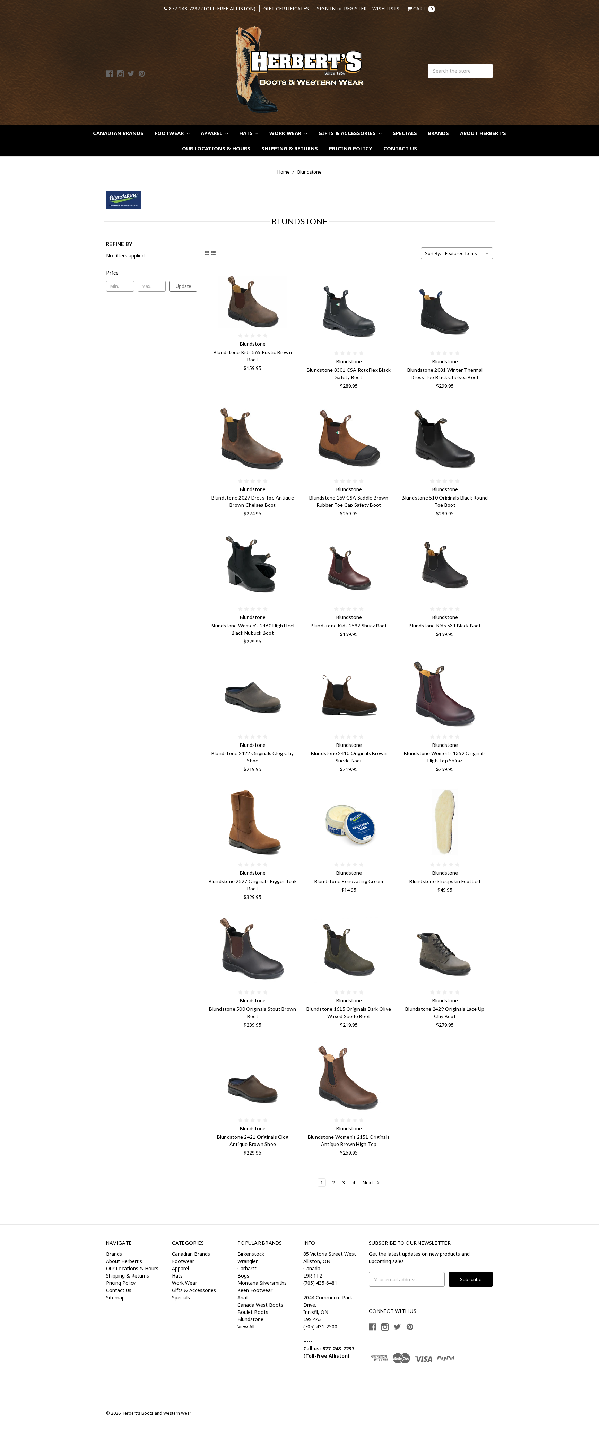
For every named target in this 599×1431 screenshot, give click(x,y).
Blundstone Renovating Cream (348, 881)
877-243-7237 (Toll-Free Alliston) (211, 8)
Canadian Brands (118, 133)
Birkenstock (250, 1254)
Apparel (212, 133)
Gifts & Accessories (347, 133)
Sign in (326, 8)
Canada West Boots (260, 1304)
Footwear (170, 133)
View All (245, 1326)
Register (355, 8)
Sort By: (433, 253)
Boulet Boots (252, 1312)
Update (183, 286)
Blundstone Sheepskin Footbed (444, 881)
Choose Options (252, 302)
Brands (438, 133)
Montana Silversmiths (262, 1283)
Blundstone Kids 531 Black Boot (445, 625)
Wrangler (247, 1261)
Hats (246, 133)
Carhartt (247, 1268)
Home (283, 172)
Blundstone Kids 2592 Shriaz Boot (349, 625)
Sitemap (115, 1297)
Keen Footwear (254, 1290)
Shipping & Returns (289, 148)
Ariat (242, 1297)
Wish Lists (385, 8)
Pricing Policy (350, 148)
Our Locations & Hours (216, 148)
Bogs (243, 1275)
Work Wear (286, 133)
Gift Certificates (286, 8)
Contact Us (400, 148)
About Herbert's (483, 133)
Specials (405, 133)
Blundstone (309, 172)
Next (368, 1182)
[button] (151, 272)
